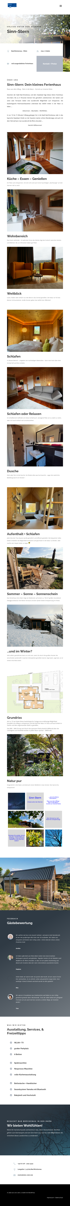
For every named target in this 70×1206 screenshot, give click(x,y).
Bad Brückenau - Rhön (19, 51)
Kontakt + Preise (50, 64)
